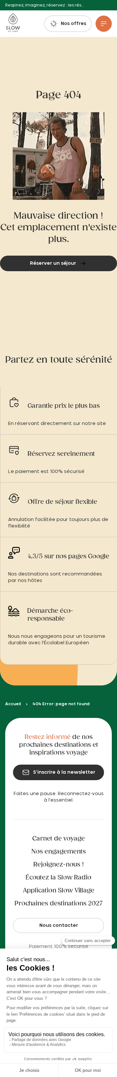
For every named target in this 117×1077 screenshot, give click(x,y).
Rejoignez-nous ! (58, 865)
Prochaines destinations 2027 (59, 904)
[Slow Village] (13, 23)
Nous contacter (58, 925)
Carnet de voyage (58, 839)
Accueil (13, 704)
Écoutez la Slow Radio (58, 878)
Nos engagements (59, 852)
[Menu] (104, 24)
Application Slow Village (58, 891)
